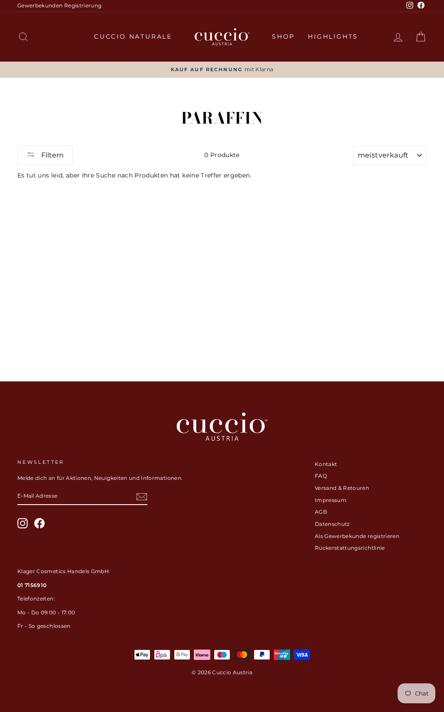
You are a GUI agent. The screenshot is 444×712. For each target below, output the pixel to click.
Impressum (330, 500)
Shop (283, 36)
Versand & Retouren (342, 488)
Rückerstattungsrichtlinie (350, 548)
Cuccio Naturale (133, 36)
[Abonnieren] (141, 497)
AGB (321, 512)
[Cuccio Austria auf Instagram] (22, 523)
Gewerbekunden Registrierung (59, 5)
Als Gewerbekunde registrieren (357, 536)
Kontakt (326, 464)
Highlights (333, 36)
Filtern (51, 155)
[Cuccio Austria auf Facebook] (39, 523)
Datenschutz (332, 524)
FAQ (321, 475)
